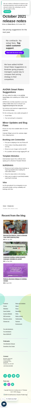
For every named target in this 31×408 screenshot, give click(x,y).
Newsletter (18, 311)
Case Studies (6, 311)
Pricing (5, 306)
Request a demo (7, 319)
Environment (18, 324)
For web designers (8, 329)
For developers (7, 331)
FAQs (16, 313)
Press (16, 308)
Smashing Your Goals (9, 346)
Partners (17, 321)
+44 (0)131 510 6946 (8, 365)
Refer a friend (19, 316)
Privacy (19, 392)
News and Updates (20, 303)
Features (5, 303)
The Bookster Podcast (9, 343)
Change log (6, 321)
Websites (5, 308)
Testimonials (18, 319)
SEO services (6, 316)
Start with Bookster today (14, 52)
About (17, 306)
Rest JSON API (7, 334)
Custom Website (7, 313)
